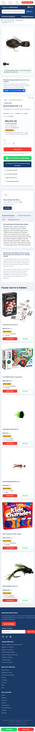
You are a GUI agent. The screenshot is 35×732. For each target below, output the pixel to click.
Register (4, 698)
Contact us (12, 724)
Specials (4, 713)
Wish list (4, 703)
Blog (3, 685)
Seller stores (5, 670)
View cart (4, 700)
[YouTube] (10, 636)
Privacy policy (28, 720)
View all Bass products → (16, 100)
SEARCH (29, 11)
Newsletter (23, 724)
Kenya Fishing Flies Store (11, 200)
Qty (5, 140)
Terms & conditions (14, 722)
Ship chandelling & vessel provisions (12, 644)
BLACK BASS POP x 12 (7, 22)
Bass (26, 113)
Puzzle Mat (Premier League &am (12, 377)
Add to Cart (17, 149)
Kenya (18, 113)
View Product (10, 338)
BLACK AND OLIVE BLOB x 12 (11, 429)
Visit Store (7, 208)
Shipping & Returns (13, 219)
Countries (4, 680)
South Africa (13, 333)
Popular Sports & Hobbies (14, 287)
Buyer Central (4, 2)
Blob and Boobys (10, 440)
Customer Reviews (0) (24, 215)
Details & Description (8, 215)
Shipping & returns (7, 672)
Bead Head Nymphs (10, 597)
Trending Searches (27, 16)
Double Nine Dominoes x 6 (10, 324)
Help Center (17, 2)
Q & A (3, 219)
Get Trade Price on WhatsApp (19, 158)
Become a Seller (27, 2)
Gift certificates (6, 708)
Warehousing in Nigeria (8, 652)
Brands (4, 677)
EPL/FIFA (8, 335)
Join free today (9, 624)
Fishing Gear (19, 20)
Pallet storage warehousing (10, 655)
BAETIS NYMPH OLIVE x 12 (10, 586)
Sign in (3, 695)
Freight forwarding (7, 657)
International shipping (8, 675)
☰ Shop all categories (8, 16)
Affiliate (4, 710)
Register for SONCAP (8, 647)
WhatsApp (25, 338)
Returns (17, 724)
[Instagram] (3, 636)
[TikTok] (6, 636)
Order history (5, 705)
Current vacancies (7, 662)
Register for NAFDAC (8, 649)
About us (21, 720)
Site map (23, 722)
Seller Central (10, 2)
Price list (4, 682)
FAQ (3, 687)
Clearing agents (6, 660)
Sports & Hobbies (9, 20)
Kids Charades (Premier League (12, 534)
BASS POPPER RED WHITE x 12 (11, 481)
